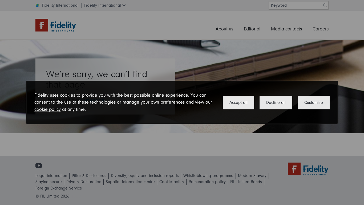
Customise (313, 102)
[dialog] (182, 102)
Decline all (276, 102)
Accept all (238, 102)
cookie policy (47, 109)
